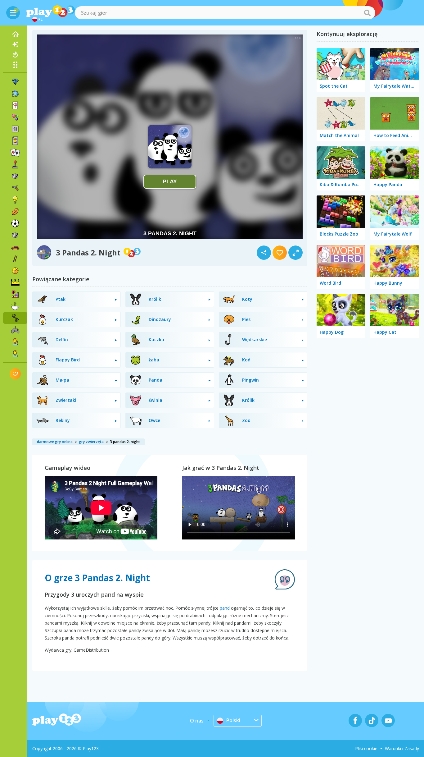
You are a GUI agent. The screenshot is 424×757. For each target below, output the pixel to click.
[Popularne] (15, 54)
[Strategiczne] (15, 282)
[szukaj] (367, 12)
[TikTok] (371, 720)
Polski (233, 720)
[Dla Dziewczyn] (15, 341)
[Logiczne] (15, 200)
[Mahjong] (15, 105)
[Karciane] (15, 141)
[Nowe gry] (15, 44)
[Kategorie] (15, 64)
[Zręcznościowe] (15, 259)
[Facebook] (355, 720)
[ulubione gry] (15, 374)
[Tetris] (15, 294)
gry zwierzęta (91, 441)
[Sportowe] (15, 212)
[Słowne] (15, 129)
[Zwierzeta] (15, 318)
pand (225, 608)
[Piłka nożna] (15, 223)
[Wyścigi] (15, 247)
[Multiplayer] (15, 330)
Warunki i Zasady (402, 748)
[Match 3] (15, 82)
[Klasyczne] (15, 235)
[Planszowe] (15, 176)
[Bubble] (15, 117)
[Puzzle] (15, 93)
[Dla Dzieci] (15, 353)
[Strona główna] (15, 34)
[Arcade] (15, 164)
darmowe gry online (55, 441)
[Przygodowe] (15, 271)
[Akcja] (15, 188)
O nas (197, 720)
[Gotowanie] (15, 306)
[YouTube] (388, 720)
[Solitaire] (15, 152)
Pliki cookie (366, 748)
